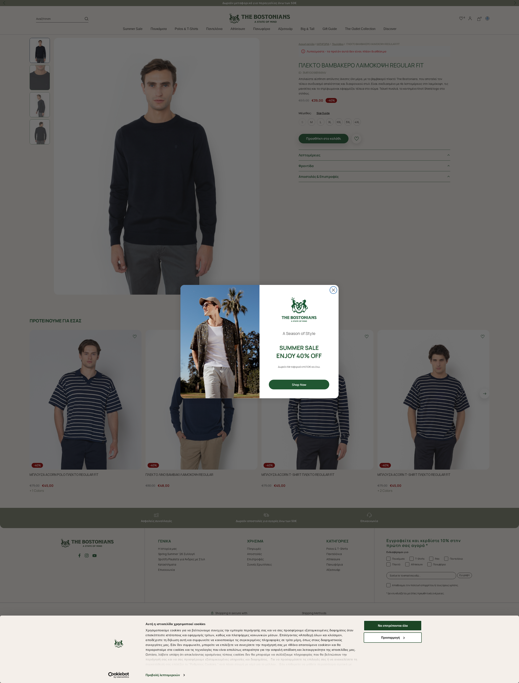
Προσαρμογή (390, 637)
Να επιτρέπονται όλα (393, 625)
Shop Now (299, 384)
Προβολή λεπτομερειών (163, 675)
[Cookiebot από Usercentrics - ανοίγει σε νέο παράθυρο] (118, 675)
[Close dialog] (333, 290)
